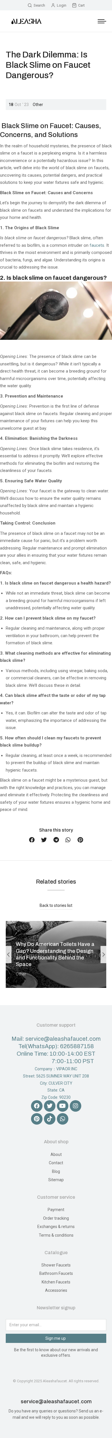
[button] (31, 840)
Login (61, 5)
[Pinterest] (37, 1119)
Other (38, 104)
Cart (81, 5)
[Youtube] (62, 1106)
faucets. (97, 245)
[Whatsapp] (62, 1119)
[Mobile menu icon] (102, 21)
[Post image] (56, 954)
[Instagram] (75, 1106)
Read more (27, 986)
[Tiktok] (49, 1119)
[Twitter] (49, 1106)
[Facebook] (37, 1106)
